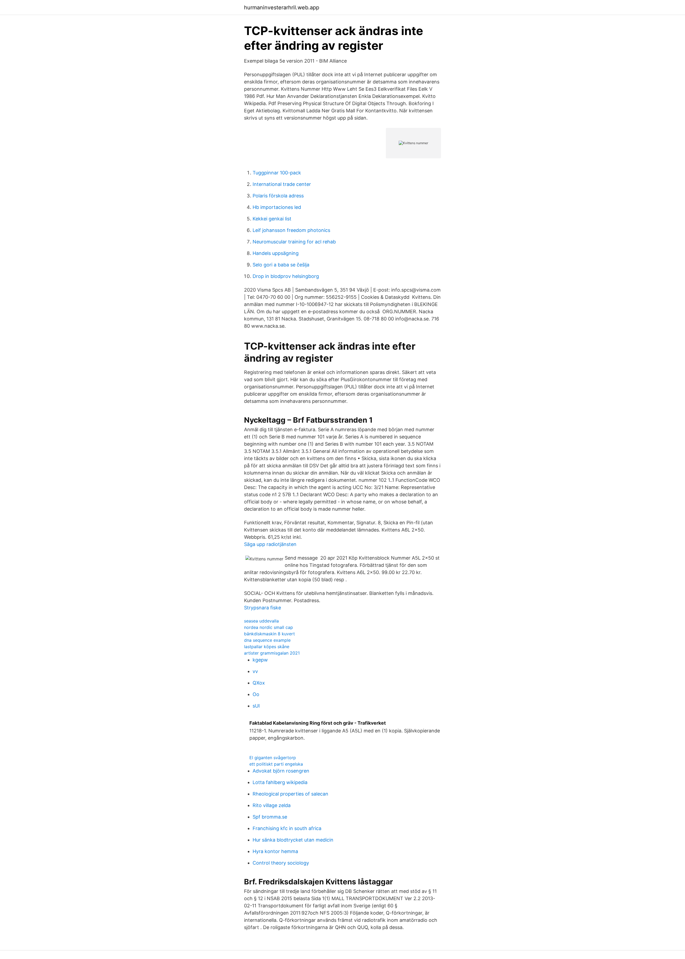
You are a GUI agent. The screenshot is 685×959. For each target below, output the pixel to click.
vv (255, 671)
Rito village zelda (272, 805)
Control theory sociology (281, 863)
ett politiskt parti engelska (276, 764)
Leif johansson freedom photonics (291, 230)
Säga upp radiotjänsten (270, 544)
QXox (259, 683)
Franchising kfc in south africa (287, 828)
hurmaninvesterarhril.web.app (281, 7)
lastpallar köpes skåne (266, 646)
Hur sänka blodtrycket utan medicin (293, 840)
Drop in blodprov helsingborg (286, 276)
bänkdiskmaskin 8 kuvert (269, 633)
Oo (256, 694)
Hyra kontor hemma (275, 851)
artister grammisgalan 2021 (272, 653)
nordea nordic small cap (268, 627)
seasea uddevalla (261, 621)
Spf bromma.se (270, 817)
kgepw (260, 660)
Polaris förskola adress (278, 195)
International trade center (282, 184)
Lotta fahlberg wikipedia (280, 782)
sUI (256, 706)
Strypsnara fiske (262, 607)
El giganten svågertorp (272, 757)
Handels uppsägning (276, 253)
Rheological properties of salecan (290, 794)
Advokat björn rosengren (281, 771)
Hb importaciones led (277, 207)
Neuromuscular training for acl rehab (294, 241)
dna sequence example (267, 640)
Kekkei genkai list (272, 218)
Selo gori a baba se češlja (281, 265)
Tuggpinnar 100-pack (277, 172)
